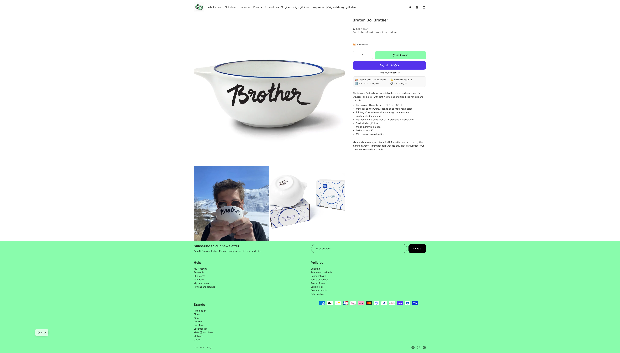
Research (199, 272)
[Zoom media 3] (307, 203)
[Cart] (424, 7)
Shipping (315, 268)
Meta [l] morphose (203, 332)
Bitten (197, 314)
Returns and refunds (204, 286)
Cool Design (206, 347)
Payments (199, 279)
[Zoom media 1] (269, 89)
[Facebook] (413, 347)
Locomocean (200, 328)
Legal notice (317, 286)
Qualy (197, 339)
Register (417, 248)
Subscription (317, 294)
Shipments (199, 276)
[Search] (410, 7)
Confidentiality (318, 276)
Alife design (200, 310)
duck (196, 317)
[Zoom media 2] (231, 203)
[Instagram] (419, 347)
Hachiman (199, 325)
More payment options (389, 73)
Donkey (198, 321)
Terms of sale (318, 283)
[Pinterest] (424, 347)
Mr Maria (198, 335)
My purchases (201, 283)
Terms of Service (319, 279)
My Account (200, 268)
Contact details (319, 290)
